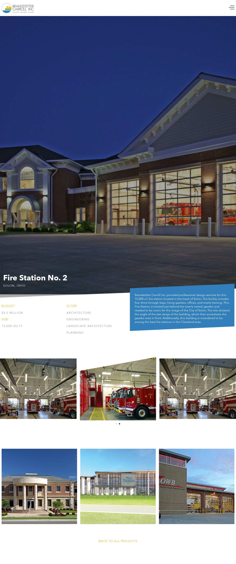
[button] (116, 423)
